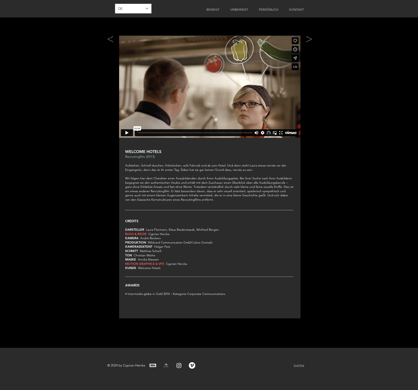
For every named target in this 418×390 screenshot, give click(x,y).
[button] (326, 9)
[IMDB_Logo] (153, 365)
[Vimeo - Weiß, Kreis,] (192, 365)
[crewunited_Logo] (166, 365)
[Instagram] (179, 365)
